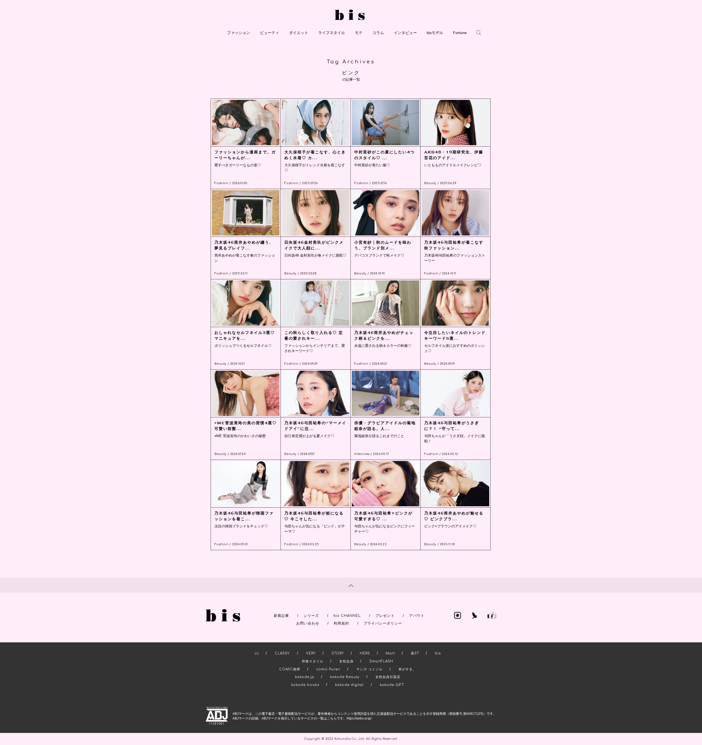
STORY (338, 653)
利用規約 (341, 623)
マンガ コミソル (369, 669)
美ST (415, 653)
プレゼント (385, 616)
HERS (365, 653)
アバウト (416, 616)
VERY (311, 653)
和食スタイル (312, 661)
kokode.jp (304, 677)
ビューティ (269, 32)
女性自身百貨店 (387, 677)
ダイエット (298, 32)
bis (438, 653)
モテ (359, 32)
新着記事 (281, 616)
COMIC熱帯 (289, 669)
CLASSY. (282, 653)
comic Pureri (328, 669)
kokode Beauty (345, 677)
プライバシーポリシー (383, 623)
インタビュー (405, 32)
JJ (256, 653)
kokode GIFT (392, 685)
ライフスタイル (331, 32)
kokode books (305, 685)
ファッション (238, 32)
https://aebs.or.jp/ (359, 718)
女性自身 (346, 661)
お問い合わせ (307, 623)
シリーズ (311, 616)
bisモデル (435, 32)
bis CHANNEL (347, 616)
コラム (378, 32)
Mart (390, 653)
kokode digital (349, 685)
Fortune (460, 32)
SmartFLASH (381, 661)
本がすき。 (407, 669)
